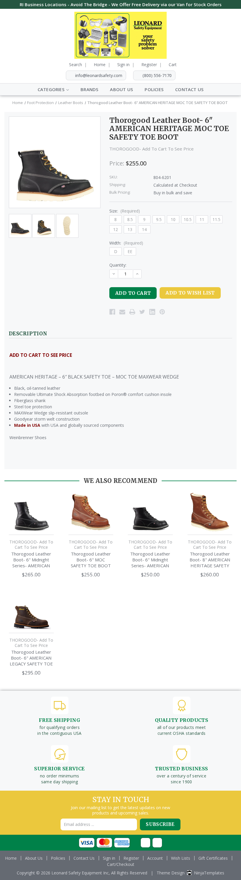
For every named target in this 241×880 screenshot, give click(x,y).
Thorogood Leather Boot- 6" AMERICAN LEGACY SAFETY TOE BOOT (31, 658)
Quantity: (117, 265)
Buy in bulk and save (172, 192)
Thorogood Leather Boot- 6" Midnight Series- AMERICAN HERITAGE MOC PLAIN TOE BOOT (150, 559)
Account (155, 858)
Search (75, 64)
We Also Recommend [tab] (121, 480)
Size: (124, 211)
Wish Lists (180, 858)
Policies (154, 89)
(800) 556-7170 (157, 75)
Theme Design (171, 873)
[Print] (132, 312)
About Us (121, 89)
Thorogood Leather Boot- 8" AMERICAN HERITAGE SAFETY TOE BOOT (210, 559)
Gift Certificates (213, 858)
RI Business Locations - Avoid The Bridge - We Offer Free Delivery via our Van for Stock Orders (121, 4)
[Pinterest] (162, 312)
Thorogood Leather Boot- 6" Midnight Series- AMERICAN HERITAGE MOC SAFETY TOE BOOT (31, 559)
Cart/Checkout (120, 864)
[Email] (122, 312)
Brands (89, 89)
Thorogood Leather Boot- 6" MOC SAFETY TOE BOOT (91, 559)
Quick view (31, 503)
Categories (52, 89)
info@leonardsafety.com (98, 75)
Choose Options (31, 518)
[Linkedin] (152, 312)
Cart (173, 64)
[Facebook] (112, 312)
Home (100, 64)
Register (149, 64)
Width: (126, 243)
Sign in (123, 64)
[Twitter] (142, 312)
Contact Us (189, 89)
